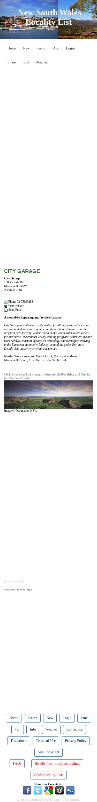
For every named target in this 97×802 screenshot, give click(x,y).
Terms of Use (46, 741)
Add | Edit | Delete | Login (18, 589)
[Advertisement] (48, 115)
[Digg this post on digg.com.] (70, 790)
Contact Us (74, 729)
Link (84, 718)
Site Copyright (48, 752)
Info (26, 62)
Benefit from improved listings (57, 763)
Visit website (15, 306)
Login (70, 48)
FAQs (17, 763)
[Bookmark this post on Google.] (48, 790)
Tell (17, 729)
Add (56, 48)
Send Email (15, 310)
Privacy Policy (75, 741)
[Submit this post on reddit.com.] (59, 790)
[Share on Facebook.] (26, 790)
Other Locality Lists (48, 775)
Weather (41, 62)
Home (12, 48)
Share (12, 62)
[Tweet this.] (37, 790)
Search (41, 48)
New (26, 48)
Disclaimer (19, 741)
